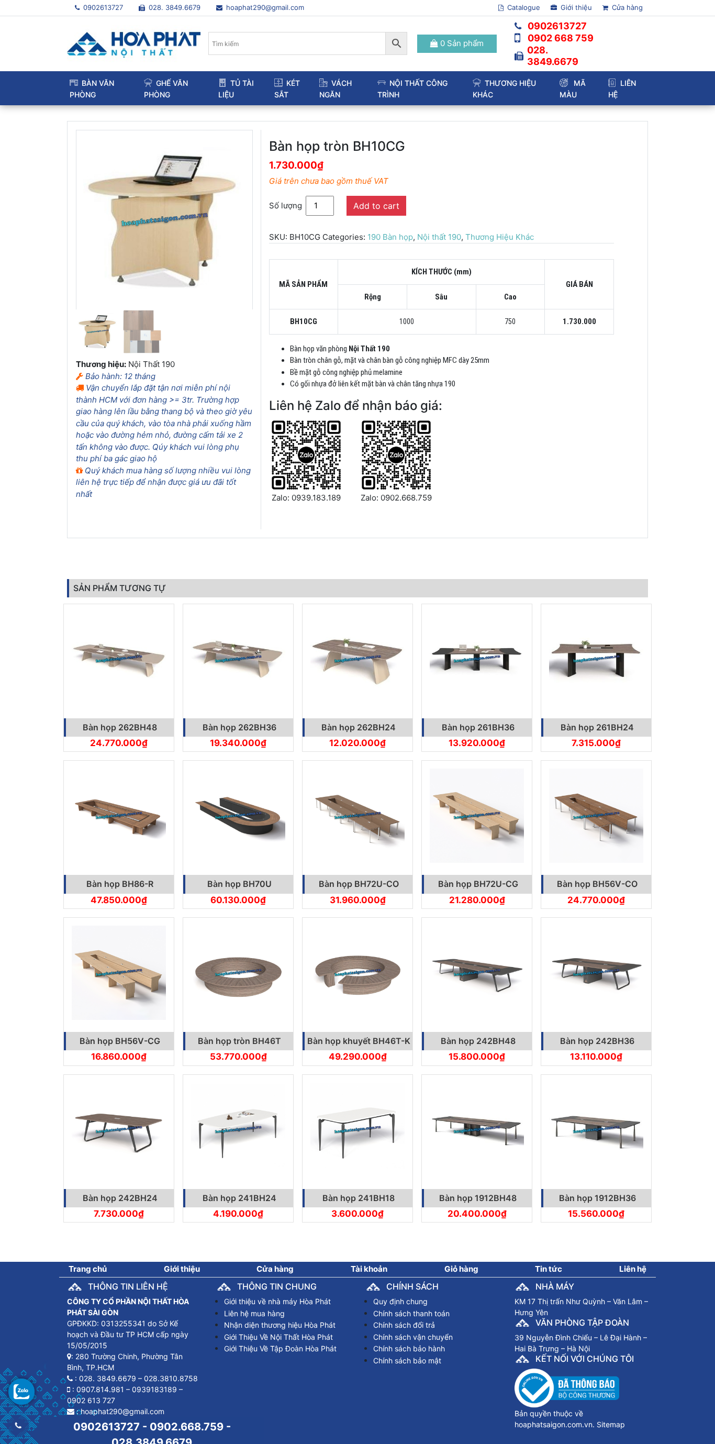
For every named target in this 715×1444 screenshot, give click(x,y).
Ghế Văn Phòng (166, 89)
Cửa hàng (626, 7)
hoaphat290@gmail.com (264, 7)
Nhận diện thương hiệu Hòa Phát (280, 1324)
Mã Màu (573, 89)
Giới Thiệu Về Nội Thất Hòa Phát (278, 1336)
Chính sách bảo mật (407, 1360)
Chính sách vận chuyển (413, 1336)
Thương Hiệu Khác (504, 89)
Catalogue (522, 7)
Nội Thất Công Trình (412, 89)
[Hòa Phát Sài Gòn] (133, 43)
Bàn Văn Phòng (92, 89)
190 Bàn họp (390, 237)
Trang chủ (88, 1269)
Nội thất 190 (439, 237)
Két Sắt (287, 89)
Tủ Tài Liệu (236, 89)
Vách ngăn (335, 89)
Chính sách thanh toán (411, 1313)
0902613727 (102, 7)
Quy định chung (400, 1301)
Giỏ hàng (461, 1269)
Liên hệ (622, 89)
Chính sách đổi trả (404, 1324)
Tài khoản (369, 1269)
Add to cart (376, 206)
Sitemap (611, 1424)
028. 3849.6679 (173, 7)
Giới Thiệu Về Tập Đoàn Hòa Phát (280, 1348)
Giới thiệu (575, 7)
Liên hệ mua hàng (254, 1313)
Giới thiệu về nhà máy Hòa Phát (277, 1301)
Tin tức (548, 1269)
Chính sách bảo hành (409, 1348)
